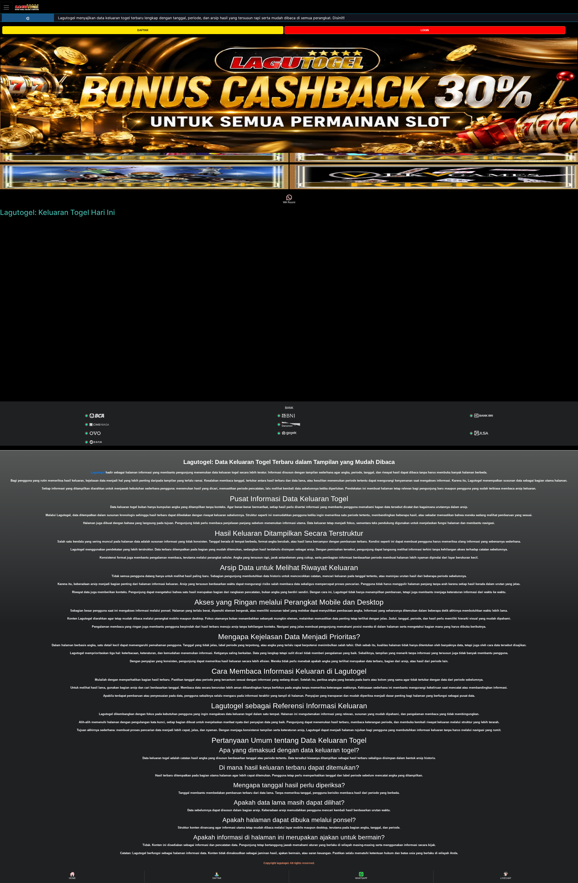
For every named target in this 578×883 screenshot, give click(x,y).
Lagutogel (98, 472)
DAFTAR (142, 30)
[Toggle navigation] (6, 7)
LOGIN (425, 30)
